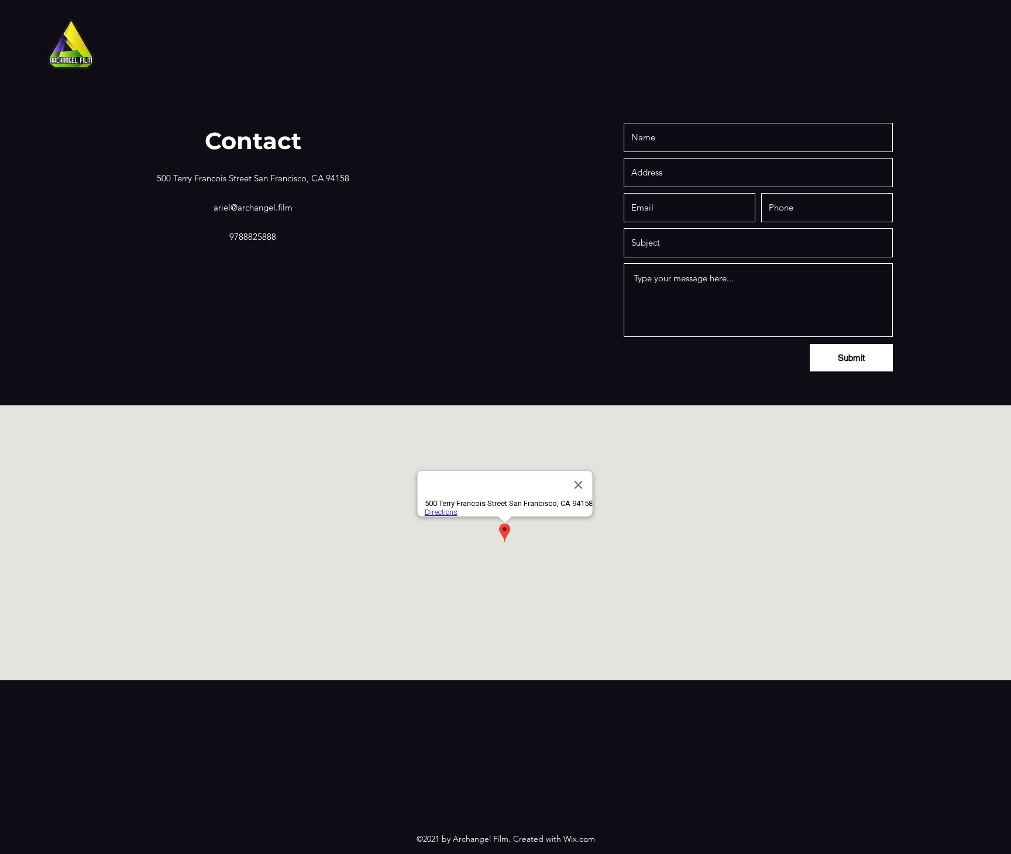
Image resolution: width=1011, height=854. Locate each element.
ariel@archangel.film (253, 207)
